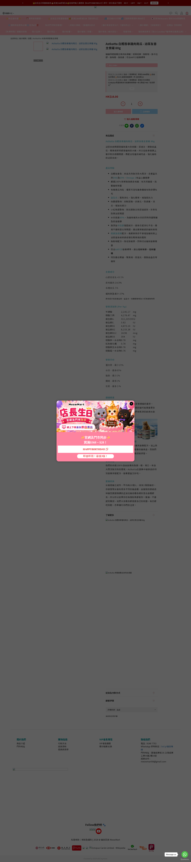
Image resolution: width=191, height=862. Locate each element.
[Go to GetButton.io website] (185, 859)
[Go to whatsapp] (185, 854)
